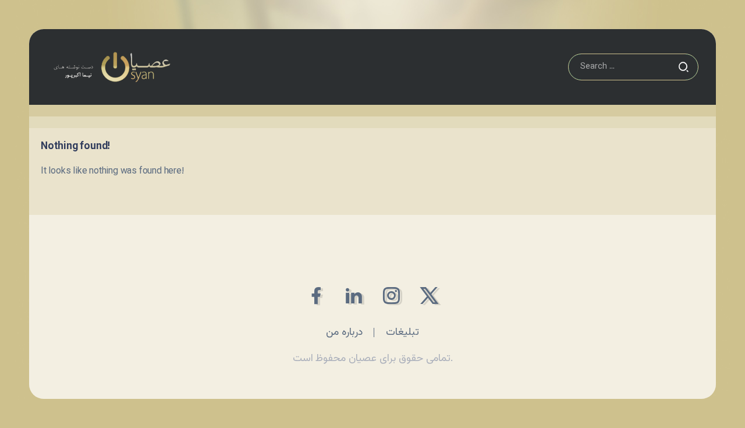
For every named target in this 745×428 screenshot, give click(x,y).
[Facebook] (316, 296)
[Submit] (683, 67)
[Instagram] (391, 296)
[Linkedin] (354, 296)
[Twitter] (429, 296)
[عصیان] (111, 67)
